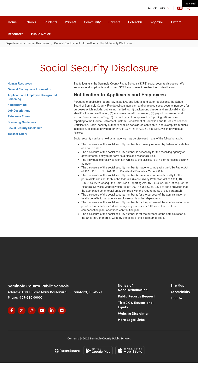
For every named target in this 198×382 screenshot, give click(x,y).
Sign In (176, 298)
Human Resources (37, 43)
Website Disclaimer (133, 313)
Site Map (177, 285)
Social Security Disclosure (25, 128)
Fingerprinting (17, 105)
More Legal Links (131, 320)
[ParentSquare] (67, 351)
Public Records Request (136, 296)
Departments (14, 43)
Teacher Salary (17, 134)
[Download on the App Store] (129, 350)
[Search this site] (188, 8)
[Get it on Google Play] (98, 350)
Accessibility (180, 292)
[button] (158, 8)
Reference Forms (19, 116)
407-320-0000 (30, 297)
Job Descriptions (19, 110)
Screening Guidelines (22, 122)
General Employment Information (74, 43)
